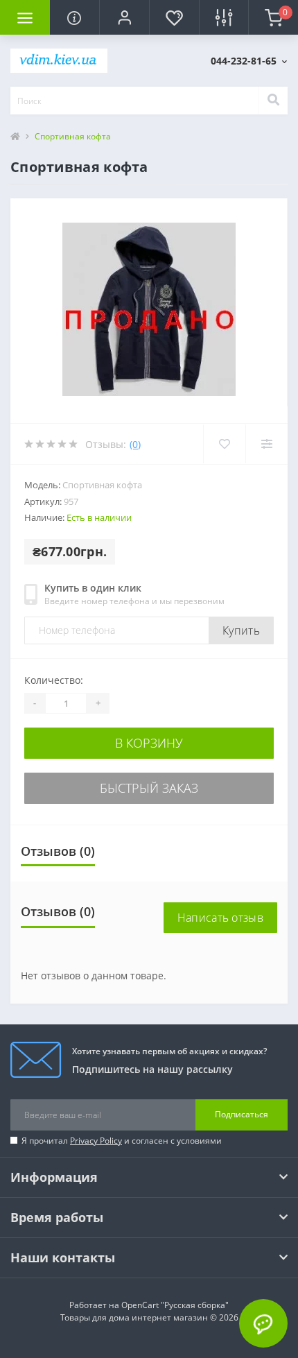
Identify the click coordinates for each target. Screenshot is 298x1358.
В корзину (149, 742)
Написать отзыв (220, 917)
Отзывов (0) (58, 851)
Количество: (53, 680)
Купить (241, 630)
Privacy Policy (96, 1140)
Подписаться (241, 1114)
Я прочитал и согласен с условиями (121, 1140)
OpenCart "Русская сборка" (175, 1305)
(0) (135, 444)
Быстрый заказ (149, 788)
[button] (124, 17)
